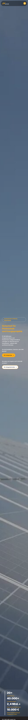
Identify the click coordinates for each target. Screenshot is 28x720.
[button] (24, 3)
